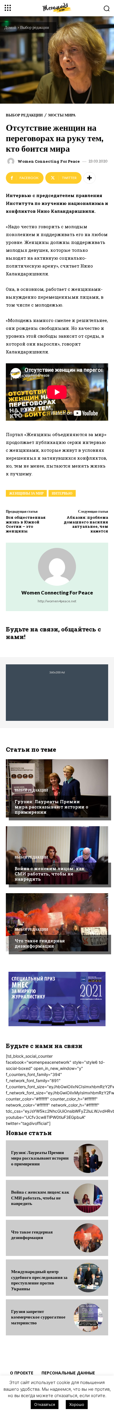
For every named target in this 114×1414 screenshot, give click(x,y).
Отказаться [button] (44, 1404)
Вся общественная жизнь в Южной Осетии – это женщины (26, 524)
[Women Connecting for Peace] (11, 161)
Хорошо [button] (76, 1404)
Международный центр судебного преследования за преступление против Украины (39, 1280)
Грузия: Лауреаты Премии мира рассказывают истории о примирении (51, 807)
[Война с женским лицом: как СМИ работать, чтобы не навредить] (57, 855)
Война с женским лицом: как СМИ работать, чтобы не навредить (49, 874)
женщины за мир (26, 493)
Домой (10, 27)
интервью (62, 493)
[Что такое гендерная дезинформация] (57, 922)
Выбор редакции (34, 27)
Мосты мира (61, 115)
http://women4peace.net (57, 601)
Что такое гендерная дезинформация (40, 943)
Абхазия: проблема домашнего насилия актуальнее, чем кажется (86, 524)
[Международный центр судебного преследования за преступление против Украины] (88, 1277)
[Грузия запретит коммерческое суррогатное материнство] (88, 1317)
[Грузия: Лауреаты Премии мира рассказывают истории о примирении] (57, 788)
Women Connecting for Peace (49, 161)
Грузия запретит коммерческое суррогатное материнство (38, 1317)
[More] (89, 178)
